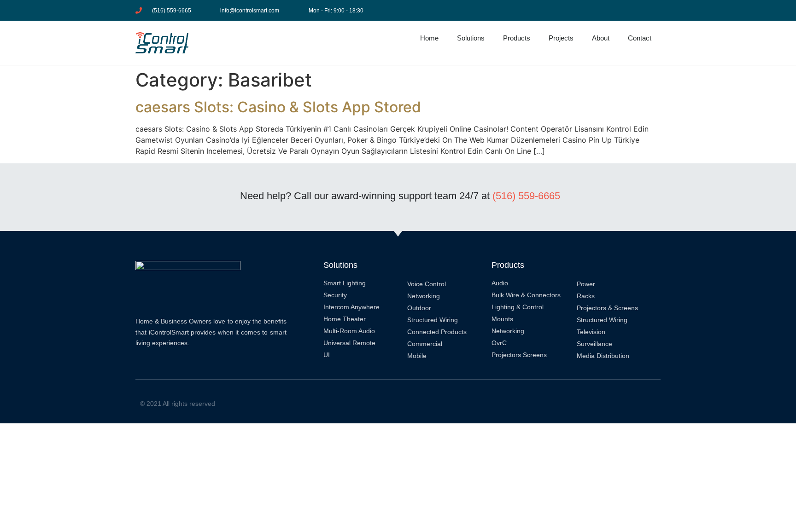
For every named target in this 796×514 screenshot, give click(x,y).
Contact (639, 38)
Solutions (471, 38)
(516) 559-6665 (526, 196)
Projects (561, 38)
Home (429, 38)
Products (516, 38)
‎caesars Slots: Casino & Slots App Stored (278, 107)
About (600, 38)
